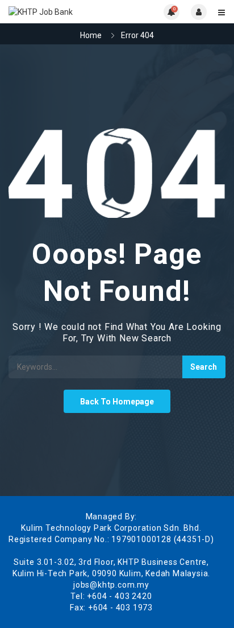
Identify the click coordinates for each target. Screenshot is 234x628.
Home (91, 35)
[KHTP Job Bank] (63, 12)
